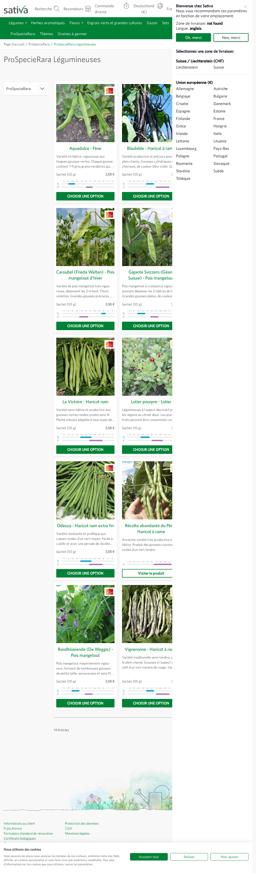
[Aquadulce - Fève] (85, 113)
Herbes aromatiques (48, 22)
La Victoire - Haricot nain (85, 401)
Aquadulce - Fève (85, 148)
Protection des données (81, 823)
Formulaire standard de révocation (28, 833)
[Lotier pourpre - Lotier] (151, 367)
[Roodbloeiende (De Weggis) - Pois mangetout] (85, 614)
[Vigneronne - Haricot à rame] (151, 614)
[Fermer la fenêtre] (245, 6)
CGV (68, 828)
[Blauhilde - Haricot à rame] (151, 113)
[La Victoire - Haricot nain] (85, 367)
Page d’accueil (14, 44)
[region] (212, 436)
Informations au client (19, 823)
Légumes (16, 22)
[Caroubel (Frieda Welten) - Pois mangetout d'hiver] (85, 237)
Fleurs (75, 22)
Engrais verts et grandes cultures (114, 22)
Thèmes (46, 33)
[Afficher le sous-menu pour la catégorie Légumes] (26, 23)
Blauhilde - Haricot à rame (151, 148)
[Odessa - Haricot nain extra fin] (85, 490)
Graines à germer (72, 33)
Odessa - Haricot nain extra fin (85, 525)
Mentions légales (77, 833)
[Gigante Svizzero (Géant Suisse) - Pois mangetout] (151, 237)
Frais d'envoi (13, 828)
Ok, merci (193, 37)
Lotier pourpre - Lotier (151, 401)
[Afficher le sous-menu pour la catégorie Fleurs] (82, 23)
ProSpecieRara (22, 33)
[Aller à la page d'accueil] (19, 8)
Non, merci (231, 37)
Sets (165, 22)
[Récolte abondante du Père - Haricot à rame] (151, 490)
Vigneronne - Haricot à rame (151, 649)
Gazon (152, 22)
